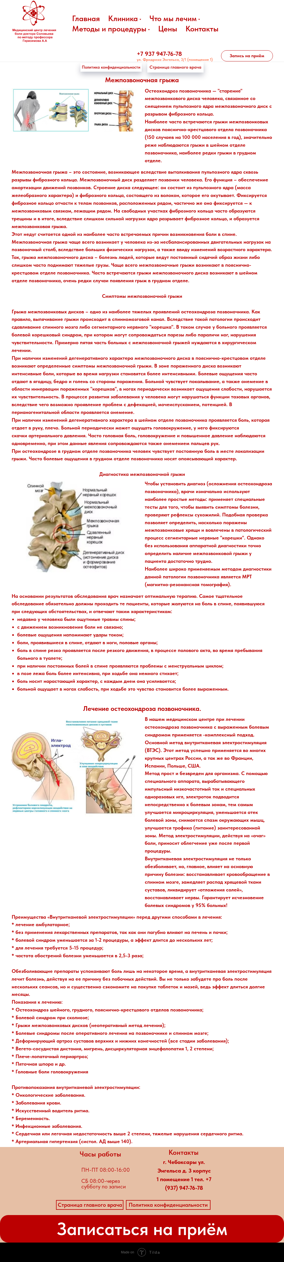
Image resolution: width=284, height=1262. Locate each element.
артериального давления (57, 435)
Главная (86, 18)
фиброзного (182, 114)
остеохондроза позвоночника (215, 311)
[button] (247, 55)
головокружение (172, 428)
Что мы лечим (173, 18)
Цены (167, 28)
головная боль (119, 435)
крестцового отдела (211, 129)
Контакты (202, 28)
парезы (176, 335)
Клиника (123, 18)
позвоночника (251, 129)
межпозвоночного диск (241, 106)
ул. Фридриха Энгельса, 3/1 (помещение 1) (175, 59)
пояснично (174, 129)
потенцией (214, 404)
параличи (208, 335)
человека (212, 98)
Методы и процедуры (109, 28)
